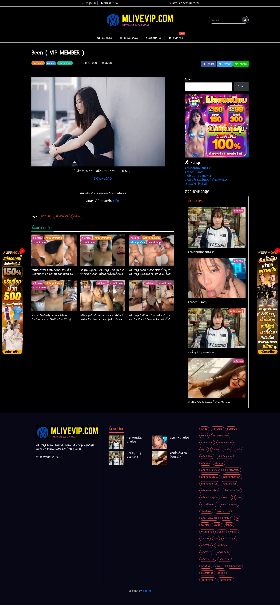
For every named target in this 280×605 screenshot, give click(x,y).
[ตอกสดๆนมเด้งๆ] (217, 278)
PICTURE (45, 216)
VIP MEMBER (62, 216)
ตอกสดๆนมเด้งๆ (194, 172)
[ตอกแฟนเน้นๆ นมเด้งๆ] (217, 227)
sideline (147, 590)
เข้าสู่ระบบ (90, 3)
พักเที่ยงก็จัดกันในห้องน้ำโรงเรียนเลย (206, 180)
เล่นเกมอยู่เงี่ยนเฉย (196, 184)
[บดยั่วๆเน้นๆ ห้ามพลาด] (217, 328)
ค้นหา (188, 79)
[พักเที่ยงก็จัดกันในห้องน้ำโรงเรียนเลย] (217, 378)
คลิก (116, 200)
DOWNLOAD (103, 178)
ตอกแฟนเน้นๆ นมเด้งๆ (198, 168)
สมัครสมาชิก (110, 3)
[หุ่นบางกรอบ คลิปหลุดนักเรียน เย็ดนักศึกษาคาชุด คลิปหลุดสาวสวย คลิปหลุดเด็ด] (54, 250)
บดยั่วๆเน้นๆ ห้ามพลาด (198, 176)
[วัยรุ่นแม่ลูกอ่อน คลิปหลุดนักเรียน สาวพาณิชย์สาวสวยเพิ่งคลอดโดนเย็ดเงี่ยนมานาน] (103, 250)
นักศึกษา (77, 216)
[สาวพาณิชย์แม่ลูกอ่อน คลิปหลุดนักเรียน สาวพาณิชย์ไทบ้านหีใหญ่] (54, 295)
